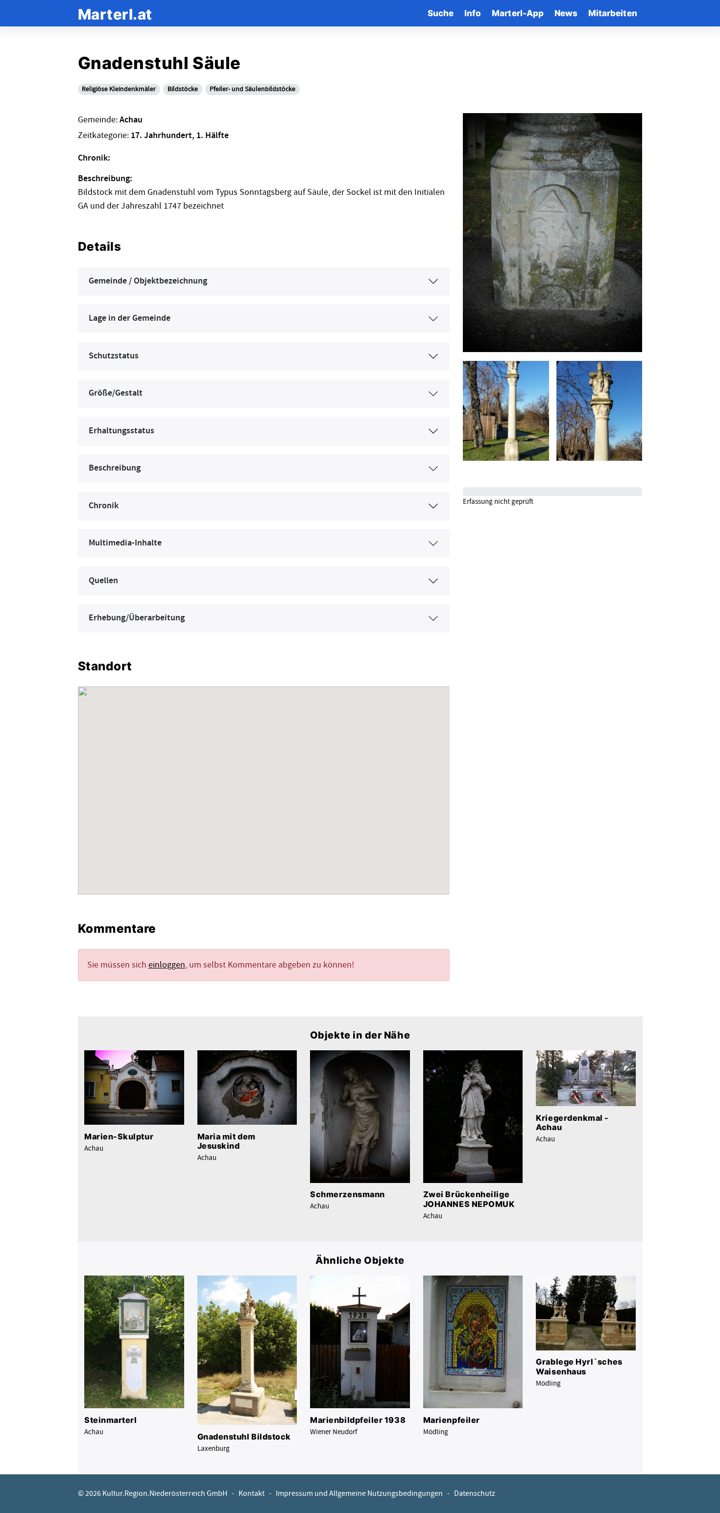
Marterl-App (518, 13)
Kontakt (251, 1494)
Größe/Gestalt (116, 393)
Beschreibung (115, 468)
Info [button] (472, 13)
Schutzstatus (114, 356)
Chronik (104, 506)
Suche (441, 13)
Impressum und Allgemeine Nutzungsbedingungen (359, 1494)
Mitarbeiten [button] (612, 13)
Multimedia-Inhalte (125, 543)
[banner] (115, 13)
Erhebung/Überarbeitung (137, 618)
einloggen (166, 964)
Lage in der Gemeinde (129, 318)
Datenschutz (474, 1494)
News (565, 13)
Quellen (103, 581)
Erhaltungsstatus (121, 431)
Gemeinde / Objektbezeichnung (148, 281)
